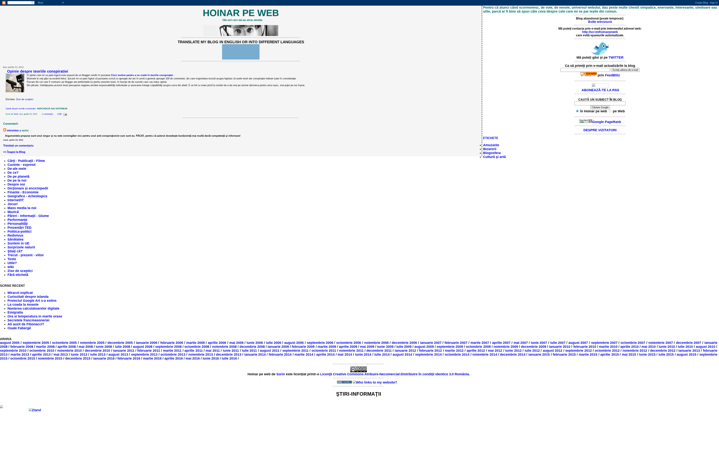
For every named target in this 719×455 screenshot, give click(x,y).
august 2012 (552, 350)
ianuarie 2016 (104, 358)
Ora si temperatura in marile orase (34, 316)
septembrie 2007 (604, 343)
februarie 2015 (564, 354)
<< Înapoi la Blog (14, 151)
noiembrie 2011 (351, 350)
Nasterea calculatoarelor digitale (33, 308)
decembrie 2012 (662, 350)
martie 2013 (19, 354)
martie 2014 (304, 354)
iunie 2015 (647, 354)
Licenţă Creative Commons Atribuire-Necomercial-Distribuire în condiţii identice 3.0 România (394, 374)
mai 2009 (367, 347)
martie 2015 (588, 354)
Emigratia (15, 312)
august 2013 (118, 354)
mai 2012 (495, 350)
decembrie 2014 (512, 354)
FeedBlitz (612, 75)
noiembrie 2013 (200, 354)
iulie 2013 (97, 354)
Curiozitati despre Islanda (27, 297)
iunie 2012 (513, 350)
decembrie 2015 (77, 358)
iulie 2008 (122, 347)
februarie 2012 (430, 350)
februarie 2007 (456, 343)
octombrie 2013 (172, 354)
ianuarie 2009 (278, 347)
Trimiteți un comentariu (18, 145)
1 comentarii (47, 114)
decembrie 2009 (533, 347)
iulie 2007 (558, 343)
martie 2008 (45, 347)
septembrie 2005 (36, 343)
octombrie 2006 (348, 343)
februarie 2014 (280, 354)
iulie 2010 (685, 347)
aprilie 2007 (501, 343)
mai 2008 (86, 347)
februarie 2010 (584, 347)
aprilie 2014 (325, 354)
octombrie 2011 (324, 350)
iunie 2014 (363, 354)
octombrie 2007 (633, 343)
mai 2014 (345, 354)
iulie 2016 (229, 358)
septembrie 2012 (578, 350)
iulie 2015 (666, 354)
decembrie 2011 (379, 350)
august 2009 (424, 347)
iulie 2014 (381, 354)
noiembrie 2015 (50, 358)
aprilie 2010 (629, 347)
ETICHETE (490, 138)
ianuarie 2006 (146, 343)
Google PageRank (606, 122)
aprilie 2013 (41, 354)
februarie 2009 (303, 347)
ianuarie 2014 (255, 354)
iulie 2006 (273, 343)
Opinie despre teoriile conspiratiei (37, 71)
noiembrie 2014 (484, 354)
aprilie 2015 (609, 354)
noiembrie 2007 (660, 343)
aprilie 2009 (348, 347)
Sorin (16, 114)
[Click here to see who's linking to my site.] (375, 382)
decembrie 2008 (252, 347)
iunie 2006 (255, 343)
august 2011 (269, 350)
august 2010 (705, 347)
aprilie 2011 (193, 350)
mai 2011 (213, 350)
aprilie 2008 (66, 347)
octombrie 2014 (457, 354)
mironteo (13, 130)
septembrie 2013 (144, 354)
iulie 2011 (249, 350)
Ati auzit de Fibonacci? (25, 324)
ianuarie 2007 (431, 343)
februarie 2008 (21, 347)
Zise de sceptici (24, 99)
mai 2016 (193, 358)
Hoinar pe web (241, 13)
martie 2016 (152, 358)
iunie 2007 (539, 343)
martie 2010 (608, 347)
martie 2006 (195, 343)
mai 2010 (648, 347)
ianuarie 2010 (559, 347)
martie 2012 (454, 350)
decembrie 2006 (404, 343)
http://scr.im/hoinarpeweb (600, 32)
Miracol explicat (20, 293)
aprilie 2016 (173, 358)
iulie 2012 (532, 350)
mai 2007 (521, 343)
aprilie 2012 (476, 350)
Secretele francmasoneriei (28, 320)
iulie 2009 (404, 347)
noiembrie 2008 (224, 347)
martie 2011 (172, 350)
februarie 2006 (171, 343)
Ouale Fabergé (19, 328)
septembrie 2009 (450, 347)
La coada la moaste (23, 304)
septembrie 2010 (13, 350)
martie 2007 (480, 343)
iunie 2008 (104, 347)
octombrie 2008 (196, 347)
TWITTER (616, 57)
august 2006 (294, 343)
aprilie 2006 (217, 343)
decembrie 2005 (120, 343)
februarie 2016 (128, 358)
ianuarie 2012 (405, 350)
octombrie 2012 (607, 350)
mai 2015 (629, 354)
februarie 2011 (148, 350)
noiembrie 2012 (635, 350)
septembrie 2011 (295, 350)
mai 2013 (61, 354)
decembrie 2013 (228, 354)
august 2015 (686, 354)
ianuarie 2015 (539, 354)
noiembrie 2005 (92, 343)
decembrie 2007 (688, 343)
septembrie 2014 (428, 354)
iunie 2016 (211, 358)
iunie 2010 (667, 347)
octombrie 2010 (41, 350)
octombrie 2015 (22, 358)
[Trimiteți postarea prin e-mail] (64, 114)
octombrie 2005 (64, 343)
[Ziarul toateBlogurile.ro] (35, 410)
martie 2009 (327, 347)
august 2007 (578, 343)
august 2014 (402, 354)
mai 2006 (236, 343)
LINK (59, 114)
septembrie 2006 (320, 343)
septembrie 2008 (168, 347)
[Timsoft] (328, 382)
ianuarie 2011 (123, 350)
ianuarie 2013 (689, 350)
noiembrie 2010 (69, 350)
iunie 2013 (79, 354)
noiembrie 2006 (376, 343)
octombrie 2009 (478, 347)
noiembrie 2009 (506, 347)
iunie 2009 (385, 347)
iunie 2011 (231, 350)
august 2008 (142, 347)
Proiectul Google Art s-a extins (32, 300)
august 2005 (10, 343)
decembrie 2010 (97, 350)
